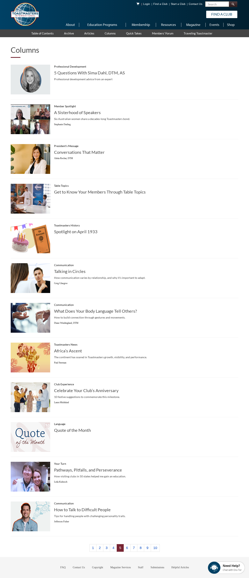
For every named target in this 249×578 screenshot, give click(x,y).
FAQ (63, 567)
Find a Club (160, 4)
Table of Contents (42, 33)
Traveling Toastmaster (198, 33)
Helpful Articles (180, 567)
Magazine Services (120, 567)
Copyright (97, 567)
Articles (89, 33)
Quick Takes (134, 33)
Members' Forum (162, 33)
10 (155, 548)
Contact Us (195, 4)
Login (146, 4)
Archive (69, 33)
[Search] (233, 4)
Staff (140, 567)
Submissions (157, 567)
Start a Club (178, 4)
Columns (110, 33)
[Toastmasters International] (25, 14)
